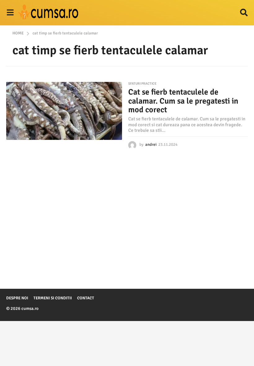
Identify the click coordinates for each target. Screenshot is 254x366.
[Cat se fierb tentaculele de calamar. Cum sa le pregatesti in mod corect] (64, 111)
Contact (85, 298)
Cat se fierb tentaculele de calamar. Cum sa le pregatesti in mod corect (183, 101)
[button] (10, 13)
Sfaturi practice (142, 84)
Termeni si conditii (52, 298)
